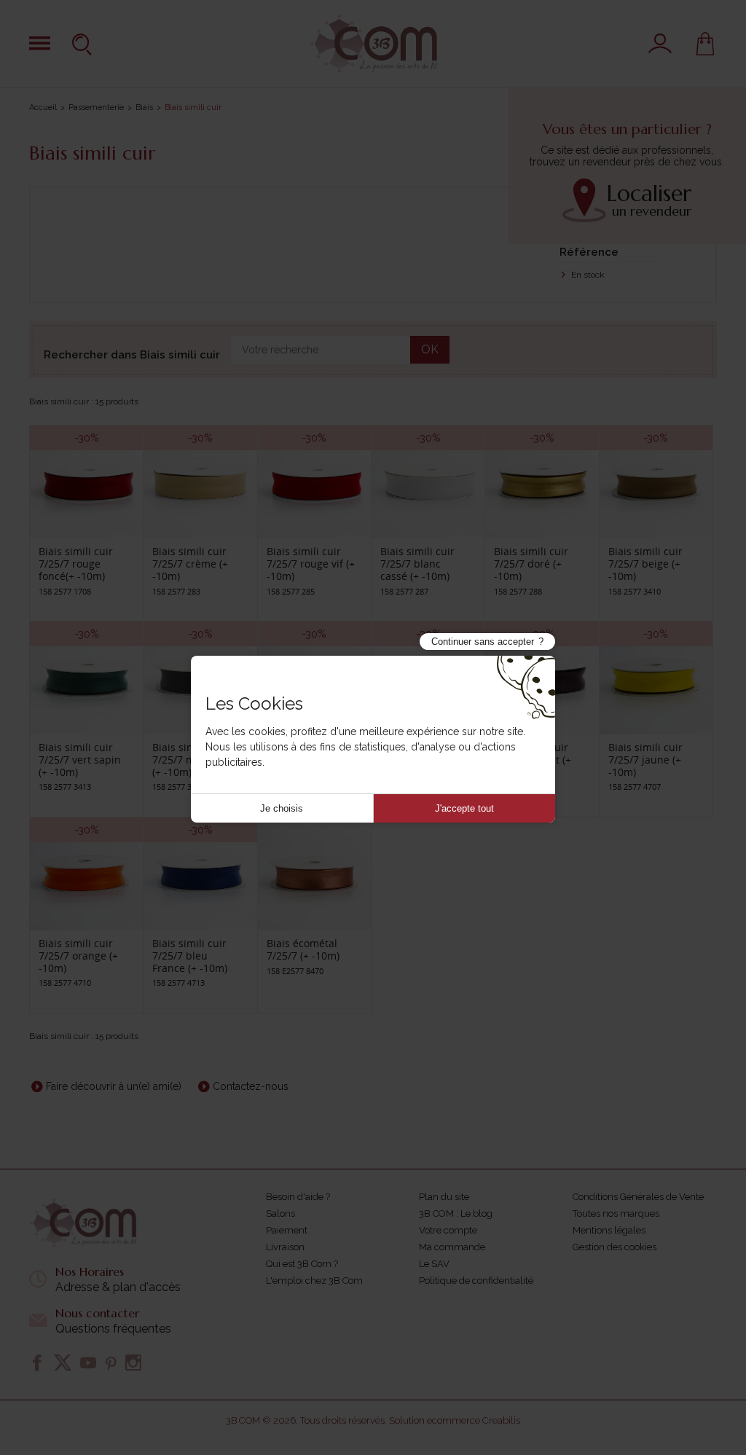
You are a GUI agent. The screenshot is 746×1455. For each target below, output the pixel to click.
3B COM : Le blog (455, 1213)
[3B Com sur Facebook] (37, 1362)
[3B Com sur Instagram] (133, 1362)
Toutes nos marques (616, 1213)
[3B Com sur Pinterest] (111, 1362)
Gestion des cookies (614, 1247)
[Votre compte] (660, 43)
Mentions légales (609, 1230)
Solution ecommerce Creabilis (454, 1420)
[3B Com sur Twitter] (62, 1362)
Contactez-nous (250, 1086)
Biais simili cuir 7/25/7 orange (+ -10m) (78, 955)
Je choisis (281, 808)
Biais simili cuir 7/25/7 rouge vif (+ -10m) (311, 563)
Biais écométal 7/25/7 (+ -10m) (303, 949)
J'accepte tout (464, 808)
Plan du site (444, 1196)
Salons (280, 1213)
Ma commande (452, 1247)
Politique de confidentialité (476, 1280)
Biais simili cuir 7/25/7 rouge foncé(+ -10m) (76, 563)
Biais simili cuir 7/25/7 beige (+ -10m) (645, 563)
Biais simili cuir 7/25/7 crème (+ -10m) (190, 563)
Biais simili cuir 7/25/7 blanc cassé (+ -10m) (417, 563)
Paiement (286, 1230)
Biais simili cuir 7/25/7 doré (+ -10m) (531, 563)
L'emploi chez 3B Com (314, 1280)
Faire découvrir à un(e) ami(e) (113, 1086)
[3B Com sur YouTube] (88, 1362)
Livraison (285, 1247)
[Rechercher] (83, 43)
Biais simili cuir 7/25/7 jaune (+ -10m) (645, 759)
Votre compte (448, 1230)
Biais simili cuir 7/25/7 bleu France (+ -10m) (189, 955)
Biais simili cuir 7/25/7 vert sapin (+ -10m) (80, 759)
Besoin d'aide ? (298, 1196)
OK (430, 349)
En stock (587, 275)
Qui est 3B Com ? (302, 1263)
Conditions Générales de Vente (638, 1196)
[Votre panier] (705, 43)
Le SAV (434, 1263)
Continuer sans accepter (482, 641)
